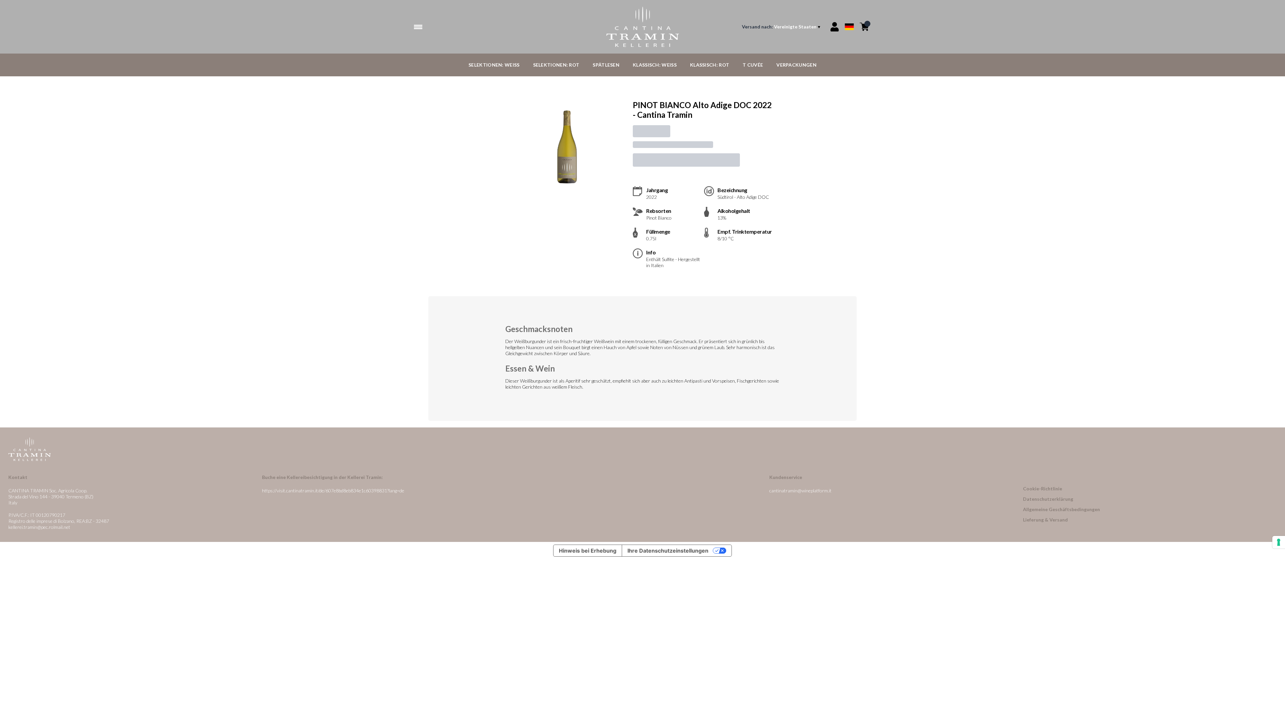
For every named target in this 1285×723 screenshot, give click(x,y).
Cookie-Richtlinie (1042, 488)
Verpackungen (796, 65)
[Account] (834, 26)
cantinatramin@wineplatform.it (800, 490)
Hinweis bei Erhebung (587, 550)
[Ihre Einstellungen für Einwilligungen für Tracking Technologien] (1278, 542)
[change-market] (781, 27)
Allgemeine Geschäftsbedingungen (1061, 509)
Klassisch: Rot (709, 65)
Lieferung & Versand (1045, 520)
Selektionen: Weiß (493, 65)
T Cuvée (753, 65)
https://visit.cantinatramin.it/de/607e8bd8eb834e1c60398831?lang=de (333, 490)
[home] (642, 27)
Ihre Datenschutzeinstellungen (667, 550)
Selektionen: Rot (556, 65)
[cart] (864, 26)
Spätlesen (606, 65)
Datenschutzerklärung (1048, 499)
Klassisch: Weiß (655, 65)
